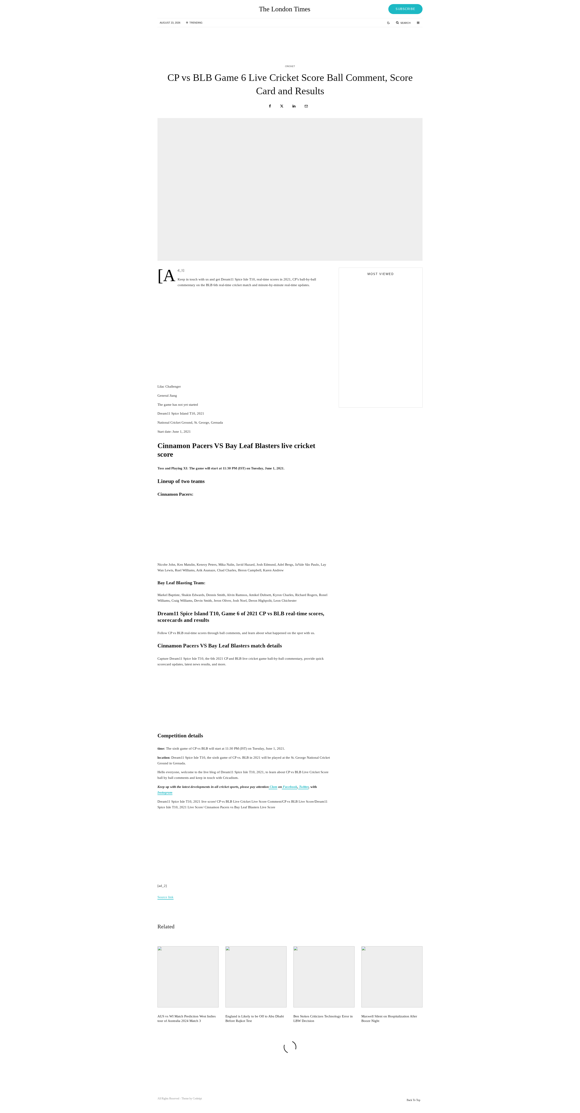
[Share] (270, 106)
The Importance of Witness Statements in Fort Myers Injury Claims (389, 361)
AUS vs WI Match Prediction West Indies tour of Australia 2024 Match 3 (208, 40)
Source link (165, 897)
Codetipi (197, 1098)
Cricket (290, 66)
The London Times (284, 9)
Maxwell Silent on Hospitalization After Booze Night (389, 1018)
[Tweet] (281, 106)
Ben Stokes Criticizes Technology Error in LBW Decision (390, 40)
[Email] (306, 106)
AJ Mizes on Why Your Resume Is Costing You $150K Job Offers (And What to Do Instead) (376, 399)
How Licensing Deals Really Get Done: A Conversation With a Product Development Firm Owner (389, 381)
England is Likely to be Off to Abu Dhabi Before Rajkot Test (299, 40)
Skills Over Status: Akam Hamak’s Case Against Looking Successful (377, 353)
